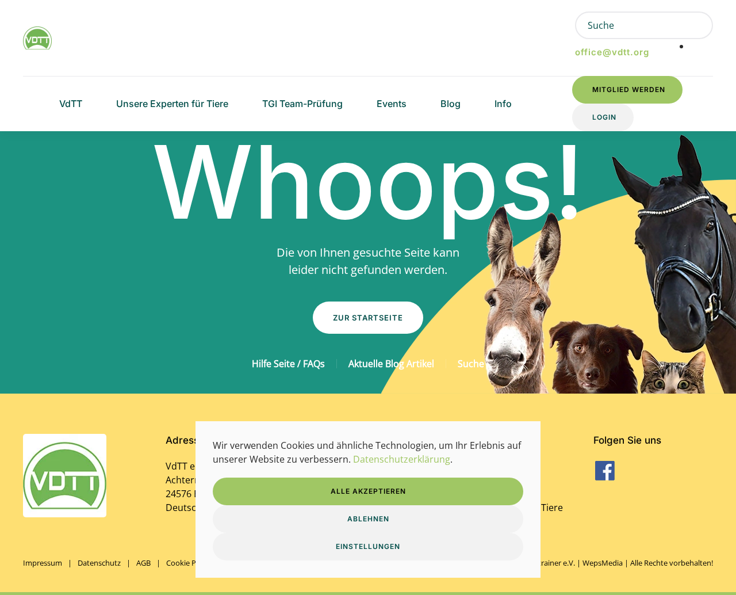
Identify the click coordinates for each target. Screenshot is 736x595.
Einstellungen (368, 546)
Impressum (42, 563)
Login (604, 117)
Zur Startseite (368, 317)
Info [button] (503, 103)
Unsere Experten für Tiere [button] (172, 103)
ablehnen (368, 518)
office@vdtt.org (612, 52)
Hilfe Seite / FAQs (288, 363)
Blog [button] (450, 103)
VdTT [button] (70, 103)
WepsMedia (602, 563)
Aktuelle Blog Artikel (391, 363)
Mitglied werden (628, 89)
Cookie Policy (189, 563)
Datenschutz (99, 563)
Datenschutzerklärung (401, 459)
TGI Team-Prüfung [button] (302, 103)
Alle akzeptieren (368, 491)
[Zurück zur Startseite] (37, 37)
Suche (471, 363)
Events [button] (392, 103)
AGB (143, 563)
